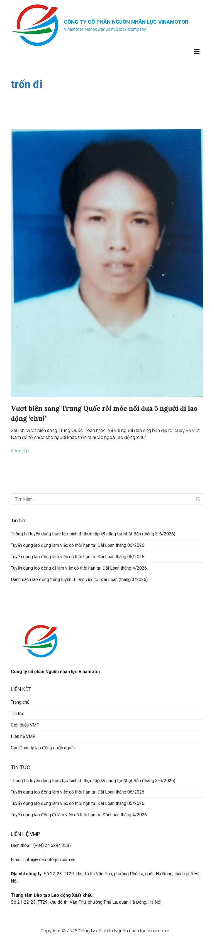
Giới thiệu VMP (25, 725)
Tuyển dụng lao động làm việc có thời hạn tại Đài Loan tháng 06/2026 (77, 545)
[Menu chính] (197, 51)
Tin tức (17, 713)
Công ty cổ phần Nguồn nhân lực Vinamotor (126, 22)
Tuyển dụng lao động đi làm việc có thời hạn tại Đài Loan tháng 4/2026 (79, 568)
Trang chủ (20, 702)
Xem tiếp (20, 450)
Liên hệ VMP (23, 736)
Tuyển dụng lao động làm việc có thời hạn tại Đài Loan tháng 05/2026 (77, 556)
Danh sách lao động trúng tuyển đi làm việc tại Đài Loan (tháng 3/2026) (79, 579)
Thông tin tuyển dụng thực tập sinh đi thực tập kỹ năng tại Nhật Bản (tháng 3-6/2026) (93, 534)
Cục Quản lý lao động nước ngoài (43, 747)
